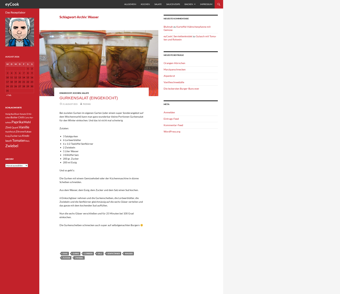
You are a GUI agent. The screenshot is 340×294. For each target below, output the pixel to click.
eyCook (12, 4)
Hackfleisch (10, 132)
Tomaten (19, 140)
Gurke (76, 253)
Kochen (145, 4)
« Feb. (9, 95)
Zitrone (20, 131)
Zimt (8, 127)
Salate (158, 4)
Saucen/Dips (173, 4)
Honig (7, 114)
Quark (15, 127)
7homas (87, 104)
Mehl (27, 122)
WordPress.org (172, 131)
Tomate (23, 114)
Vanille (24, 127)
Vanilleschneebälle (174, 82)
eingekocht (66, 93)
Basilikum (15, 114)
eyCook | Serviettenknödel (178, 36)
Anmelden (169, 112)
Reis (28, 141)
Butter (14, 117)
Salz (100, 253)
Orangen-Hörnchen (174, 63)
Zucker (66, 258)
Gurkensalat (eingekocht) (89, 98)
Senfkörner (113, 253)
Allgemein (130, 4)
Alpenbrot (169, 75)
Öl (27, 114)
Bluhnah (168, 26)
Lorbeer (88, 253)
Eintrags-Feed (171, 118)
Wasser (129, 253)
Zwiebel (79, 258)
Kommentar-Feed (173, 125)
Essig (65, 253)
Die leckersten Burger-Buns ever (181, 88)
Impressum (206, 4)
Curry (26, 117)
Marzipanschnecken (175, 69)
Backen (189, 4)
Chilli (21, 117)
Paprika (17, 122)
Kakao (27, 131)
